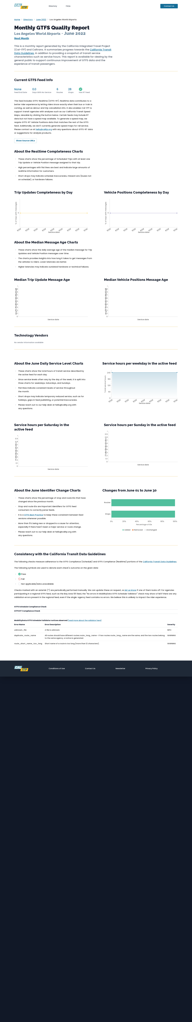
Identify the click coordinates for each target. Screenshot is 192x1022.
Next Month (21, 38)
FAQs (68, 6)
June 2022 (41, 19)
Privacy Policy (151, 668)
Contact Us (169, 6)
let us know (130, 590)
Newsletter (120, 668)
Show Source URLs (25, 140)
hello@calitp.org (44, 129)
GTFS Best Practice (33, 514)
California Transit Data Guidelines (159, 561)
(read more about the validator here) (85, 620)
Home (17, 19)
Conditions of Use (57, 668)
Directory (53, 6)
